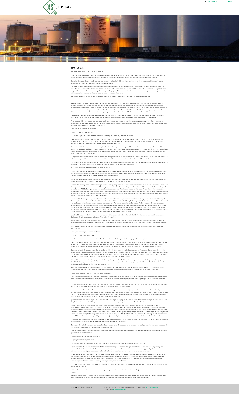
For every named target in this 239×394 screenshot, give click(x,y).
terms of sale (74, 387)
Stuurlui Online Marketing (151, 387)
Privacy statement (87, 387)
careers (80, 387)
